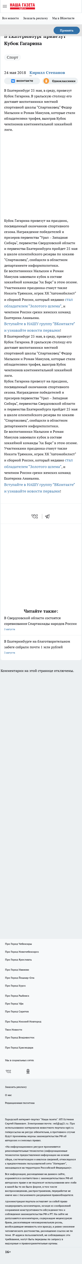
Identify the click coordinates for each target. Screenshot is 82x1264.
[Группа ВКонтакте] (22, 81)
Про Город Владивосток (19, 1037)
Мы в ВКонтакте (63, 18)
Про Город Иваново (17, 969)
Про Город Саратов (17, 1011)
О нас (8, 1095)
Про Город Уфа (14, 1003)
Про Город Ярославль (18, 959)
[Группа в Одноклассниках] (60, 81)
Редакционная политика (20, 1102)
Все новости (10, 18)
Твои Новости (13, 1029)
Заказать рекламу (35, 18)
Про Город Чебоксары (18, 943)
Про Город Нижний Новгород (23, 1021)
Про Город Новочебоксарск (22, 951)
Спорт (12, 57)
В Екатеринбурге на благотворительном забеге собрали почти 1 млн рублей (37, 646)
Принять (66, 30)
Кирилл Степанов (47, 72)
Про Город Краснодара (19, 1047)
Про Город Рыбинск (17, 995)
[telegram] (48, 516)
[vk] (35, 516)
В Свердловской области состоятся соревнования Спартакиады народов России (40, 623)
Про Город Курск (15, 985)
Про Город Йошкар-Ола (19, 977)
